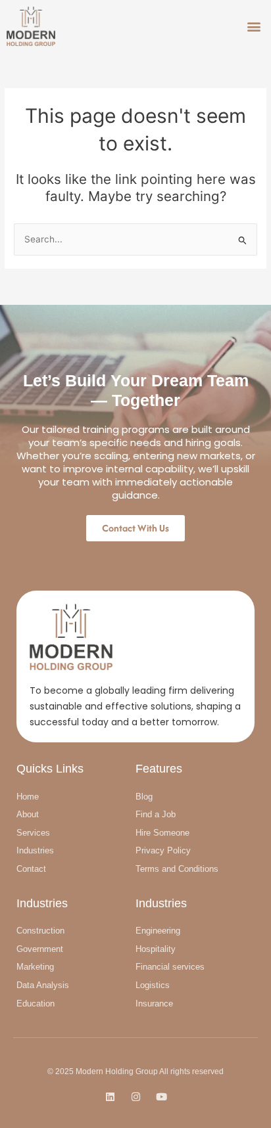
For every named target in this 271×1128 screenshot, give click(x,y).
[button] (253, 26)
